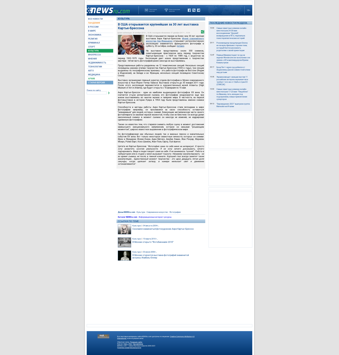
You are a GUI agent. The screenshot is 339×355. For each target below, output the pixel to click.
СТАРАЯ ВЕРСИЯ (96, 82)
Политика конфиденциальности (129, 348)
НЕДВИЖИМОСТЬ (97, 62)
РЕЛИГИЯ (92, 39)
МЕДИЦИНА (94, 74)
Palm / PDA (128, 344)
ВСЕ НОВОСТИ (95, 19)
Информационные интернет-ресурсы (155, 217)
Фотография (175, 212)
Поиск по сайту (94, 90)
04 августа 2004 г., (151, 226)
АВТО (91, 70)
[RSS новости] (193, 10)
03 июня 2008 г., (150, 252)
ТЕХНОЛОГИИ (95, 66)
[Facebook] (189, 10)
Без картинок (138, 344)
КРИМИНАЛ (94, 43)
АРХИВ (91, 78)
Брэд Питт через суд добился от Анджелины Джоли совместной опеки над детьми (233, 69)
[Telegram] (198, 10)
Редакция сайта (136, 342)
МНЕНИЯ (92, 58)
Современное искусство (157, 212)
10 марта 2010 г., (150, 239)
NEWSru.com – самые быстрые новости (132, 346)
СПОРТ (91, 47)
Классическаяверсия (174, 10)
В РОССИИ (93, 27)
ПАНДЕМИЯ (94, 23)
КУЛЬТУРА (93, 50)
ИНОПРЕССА (94, 54)
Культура (124, 18)
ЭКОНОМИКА (94, 35)
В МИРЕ (92, 31)
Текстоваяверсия (153, 10)
